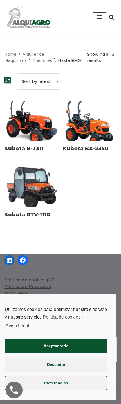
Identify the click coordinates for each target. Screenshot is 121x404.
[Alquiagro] (28, 17)
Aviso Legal (16, 293)
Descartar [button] (56, 364)
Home (10, 54)
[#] (9, 260)
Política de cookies (61, 317)
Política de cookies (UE (29, 279)
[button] (111, 17)
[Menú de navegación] (99, 17)
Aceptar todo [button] (56, 346)
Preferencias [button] (56, 383)
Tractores (42, 60)
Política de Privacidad (27, 286)
